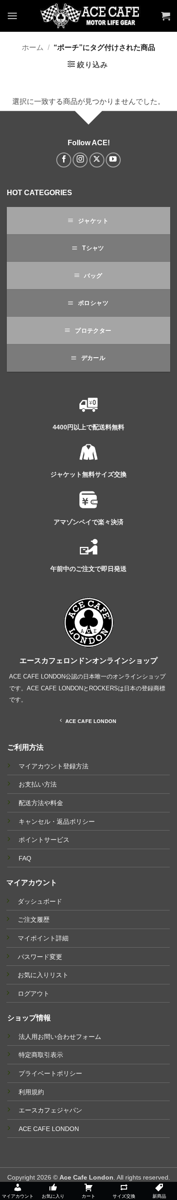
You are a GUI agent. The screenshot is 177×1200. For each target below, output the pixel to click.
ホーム (33, 47)
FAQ (25, 858)
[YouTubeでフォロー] (113, 159)
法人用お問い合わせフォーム (60, 1036)
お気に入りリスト (43, 975)
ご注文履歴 (33, 919)
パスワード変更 (40, 956)
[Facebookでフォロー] (63, 159)
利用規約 (31, 1092)
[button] (12, 16)
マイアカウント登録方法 (53, 766)
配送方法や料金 (41, 803)
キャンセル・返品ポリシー (57, 821)
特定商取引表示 (41, 1054)
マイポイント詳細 (43, 938)
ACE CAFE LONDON (49, 1128)
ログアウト (33, 993)
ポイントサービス (44, 839)
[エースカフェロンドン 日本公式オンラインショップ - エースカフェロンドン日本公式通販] (89, 16)
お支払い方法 (38, 784)
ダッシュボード (40, 901)
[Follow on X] (96, 159)
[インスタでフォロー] (80, 159)
